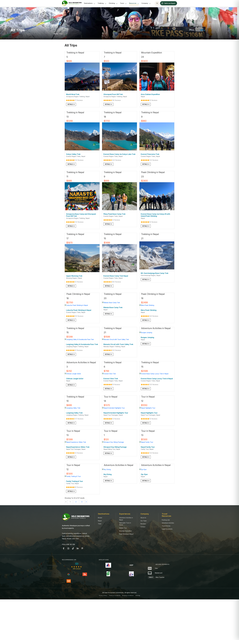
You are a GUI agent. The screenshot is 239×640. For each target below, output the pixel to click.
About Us (143, 517)
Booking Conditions (128, 595)
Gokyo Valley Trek (73, 154)
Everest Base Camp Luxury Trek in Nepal (157, 379)
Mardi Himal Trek (72, 94)
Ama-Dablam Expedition (150, 94)
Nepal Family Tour (148, 447)
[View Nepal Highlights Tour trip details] (147, 408)
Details (70, 104)
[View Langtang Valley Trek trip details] (72, 408)
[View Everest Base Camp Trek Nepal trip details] (119, 258)
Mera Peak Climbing (148, 310)
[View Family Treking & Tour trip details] (73, 476)
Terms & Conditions (114, 595)
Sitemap (137, 595)
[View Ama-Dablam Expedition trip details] (156, 76)
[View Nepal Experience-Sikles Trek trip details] (75, 442)
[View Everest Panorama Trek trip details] (156, 136)
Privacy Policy (103, 595)
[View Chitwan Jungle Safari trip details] (73, 373)
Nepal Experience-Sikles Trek (77, 447)
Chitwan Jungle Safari (74, 379)
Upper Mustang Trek (74, 276)
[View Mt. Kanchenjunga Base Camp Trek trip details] (156, 255)
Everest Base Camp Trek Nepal (115, 276)
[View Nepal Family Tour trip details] (146, 442)
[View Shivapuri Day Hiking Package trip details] (113, 442)
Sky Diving (107, 474)
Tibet (99, 524)
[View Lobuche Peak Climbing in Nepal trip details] (76, 305)
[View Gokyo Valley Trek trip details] (82, 136)
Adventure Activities (168, 523)
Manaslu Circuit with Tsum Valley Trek (118, 344)
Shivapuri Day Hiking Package (115, 447)
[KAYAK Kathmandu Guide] (69, 581)
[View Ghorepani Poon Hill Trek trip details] (119, 76)
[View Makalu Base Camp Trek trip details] (111, 302)
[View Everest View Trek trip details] (109, 373)
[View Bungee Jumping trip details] (145, 332)
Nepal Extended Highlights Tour (115, 413)
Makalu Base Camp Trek (112, 307)
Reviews (143, 524)
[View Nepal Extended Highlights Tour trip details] (113, 408)
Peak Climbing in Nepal (126, 534)
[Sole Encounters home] (72, 3)
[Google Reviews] (68, 574)
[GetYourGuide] (85, 574)
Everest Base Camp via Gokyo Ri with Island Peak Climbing (155, 215)
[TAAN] (108, 573)
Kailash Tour (123, 528)
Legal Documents (167, 529)
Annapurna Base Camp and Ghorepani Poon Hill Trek (81, 215)
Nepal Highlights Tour (149, 413)
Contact (143, 527)
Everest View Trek (110, 379)
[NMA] (108, 565)
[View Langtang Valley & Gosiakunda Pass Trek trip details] (79, 339)
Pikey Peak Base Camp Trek (114, 214)
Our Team (144, 521)
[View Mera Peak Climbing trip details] (146, 305)
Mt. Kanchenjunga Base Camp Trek (154, 273)
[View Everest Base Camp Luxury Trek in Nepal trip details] (153, 373)
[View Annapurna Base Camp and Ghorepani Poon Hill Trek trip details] (82, 196)
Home (56, 34)
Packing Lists (166, 520)
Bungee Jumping (147, 337)
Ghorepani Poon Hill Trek (113, 94)
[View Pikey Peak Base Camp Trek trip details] (119, 196)
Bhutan (100, 517)
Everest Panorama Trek (150, 154)
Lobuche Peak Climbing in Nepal (78, 310)
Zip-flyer (144, 474)
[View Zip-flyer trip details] (143, 469)
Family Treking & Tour (74, 481)
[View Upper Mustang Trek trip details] (82, 258)
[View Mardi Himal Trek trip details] (82, 76)
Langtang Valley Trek (74, 413)
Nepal (100, 521)
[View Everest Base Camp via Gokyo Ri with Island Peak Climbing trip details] (156, 196)
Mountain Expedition (125, 531)
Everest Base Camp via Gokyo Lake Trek (119, 154)
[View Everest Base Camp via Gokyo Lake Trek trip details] (119, 136)
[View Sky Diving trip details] (106, 469)
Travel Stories (166, 526)
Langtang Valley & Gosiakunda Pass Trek (82, 344)
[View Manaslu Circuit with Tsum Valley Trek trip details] (115, 339)
